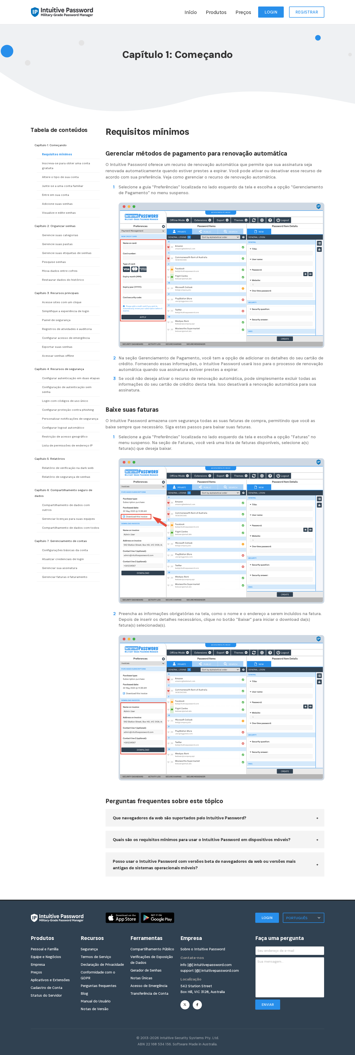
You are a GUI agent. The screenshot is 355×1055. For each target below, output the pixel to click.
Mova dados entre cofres (60, 271)
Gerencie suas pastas (57, 244)
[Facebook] (197, 1004)
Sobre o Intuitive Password (202, 949)
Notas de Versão (94, 1009)
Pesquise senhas (54, 262)
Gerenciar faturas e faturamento (64, 577)
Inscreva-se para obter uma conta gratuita (66, 165)
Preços (243, 12)
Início (191, 12)
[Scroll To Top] (347, 1049)
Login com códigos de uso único (65, 401)
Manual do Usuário (96, 1001)
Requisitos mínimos (57, 154)
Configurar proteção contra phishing (68, 410)
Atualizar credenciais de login (63, 559)
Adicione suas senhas (57, 204)
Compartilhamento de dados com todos (70, 528)
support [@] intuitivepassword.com (209, 970)
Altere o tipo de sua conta (60, 177)
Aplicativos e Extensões (50, 980)
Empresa (38, 964)
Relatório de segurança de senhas (66, 477)
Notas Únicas (141, 978)
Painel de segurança (56, 320)
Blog (84, 993)
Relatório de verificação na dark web (68, 468)
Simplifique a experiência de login (65, 311)
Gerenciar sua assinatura (59, 568)
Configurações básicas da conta (65, 550)
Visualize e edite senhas (59, 213)
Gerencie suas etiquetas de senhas (67, 253)
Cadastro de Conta (46, 987)
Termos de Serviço (96, 956)
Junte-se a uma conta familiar (62, 186)
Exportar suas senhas (57, 347)
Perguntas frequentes (98, 985)
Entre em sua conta (55, 195)
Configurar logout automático (63, 428)
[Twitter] (185, 1004)
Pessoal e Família (44, 949)
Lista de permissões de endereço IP (67, 445)
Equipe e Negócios (46, 956)
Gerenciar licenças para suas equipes (68, 519)
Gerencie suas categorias (60, 235)
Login (270, 12)
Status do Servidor (46, 995)
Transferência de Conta (149, 993)
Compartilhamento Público (152, 949)
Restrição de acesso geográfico (65, 436)
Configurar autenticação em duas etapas (71, 378)
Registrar (306, 12)
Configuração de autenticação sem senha (67, 389)
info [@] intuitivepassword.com (206, 964)
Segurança (89, 949)
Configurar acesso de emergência (66, 338)
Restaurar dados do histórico (63, 280)
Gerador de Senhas (146, 970)
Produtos (216, 12)
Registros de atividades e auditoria (67, 329)
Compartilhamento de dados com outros (66, 507)
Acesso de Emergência (148, 985)
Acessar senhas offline (58, 356)
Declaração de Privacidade (102, 964)
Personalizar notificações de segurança (70, 419)
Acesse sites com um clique (61, 302)
